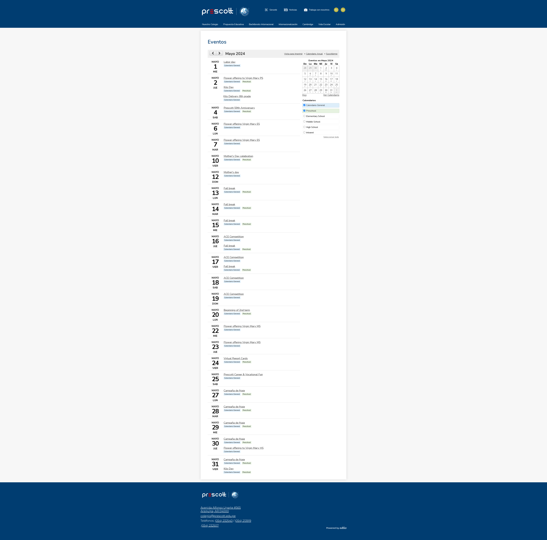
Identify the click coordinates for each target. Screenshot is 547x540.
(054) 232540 (224, 520)
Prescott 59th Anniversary (239, 108)
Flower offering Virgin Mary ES (242, 124)
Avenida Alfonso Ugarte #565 (221, 509)
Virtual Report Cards (236, 358)
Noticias (293, 9)
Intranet (310, 132)
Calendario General (315, 105)
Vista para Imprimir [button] (293, 53)
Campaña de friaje (234, 390)
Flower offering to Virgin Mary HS (244, 448)
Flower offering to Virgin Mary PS (243, 78)
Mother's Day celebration (238, 156)
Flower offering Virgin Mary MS (242, 326)
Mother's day (231, 172)
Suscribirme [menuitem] (331, 53)
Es (336, 9)
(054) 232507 (210, 525)
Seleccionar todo (331, 137)
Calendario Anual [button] (314, 53)
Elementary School (315, 116)
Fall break (229, 188)
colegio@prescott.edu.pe (218, 516)
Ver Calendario (331, 95)
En (343, 9)
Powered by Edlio (336, 527)
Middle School (313, 121)
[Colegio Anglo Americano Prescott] (225, 11)
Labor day (229, 62)
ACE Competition (234, 236)
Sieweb (273, 9)
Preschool (311, 110)
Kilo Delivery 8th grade (237, 96)
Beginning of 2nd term (237, 310)
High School (312, 127)
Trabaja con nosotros (319, 9)
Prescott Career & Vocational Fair (243, 374)
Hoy (304, 95)
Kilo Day (229, 87)
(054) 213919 (243, 520)
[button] (210, 25)
